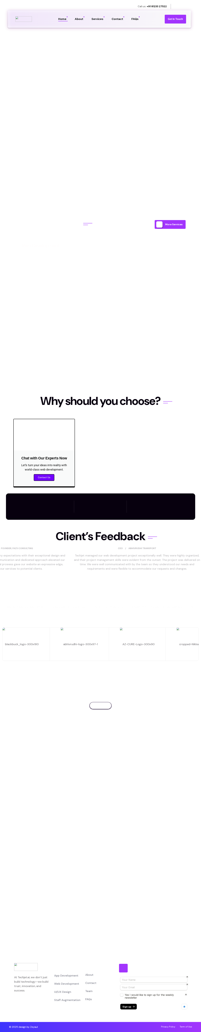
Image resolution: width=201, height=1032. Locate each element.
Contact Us (44, 477)
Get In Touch (175, 19)
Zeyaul (34, 1027)
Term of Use (186, 1026)
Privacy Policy (168, 1026)
